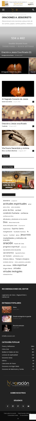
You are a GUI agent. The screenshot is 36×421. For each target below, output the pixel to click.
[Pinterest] (18, 406)
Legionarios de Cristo (9, 295)
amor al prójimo (15, 207)
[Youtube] (28, 406)
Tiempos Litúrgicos (22, 259)
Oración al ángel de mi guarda (22, 316)
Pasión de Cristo (19, 243)
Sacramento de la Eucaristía (12, 250)
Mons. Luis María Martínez (9, 150)
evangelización (7, 232)
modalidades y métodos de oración (14, 239)
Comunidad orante (13, 415)
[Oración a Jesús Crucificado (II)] (18, 42)
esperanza (6, 229)
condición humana (11, 213)
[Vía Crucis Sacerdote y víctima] (18, 138)
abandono (6, 201)
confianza (24, 213)
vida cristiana (7, 265)
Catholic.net (5, 297)
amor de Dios (8, 210)
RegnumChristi (21, 295)
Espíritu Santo (18, 229)
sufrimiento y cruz (18, 256)
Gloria (15, 307)
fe (28, 232)
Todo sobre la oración (10, 413)
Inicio (3, 15)
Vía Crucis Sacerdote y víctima (15, 148)
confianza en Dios (8, 216)
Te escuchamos (24, 415)
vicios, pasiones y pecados (23, 262)
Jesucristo (26, 235)
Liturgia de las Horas (8, 55)
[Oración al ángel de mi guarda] (7, 319)
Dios (5, 222)
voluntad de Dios (7, 274)
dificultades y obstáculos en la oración (15, 219)
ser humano (7, 256)
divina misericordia (14, 222)
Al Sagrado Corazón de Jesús (15, 99)
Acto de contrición (18, 325)
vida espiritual (19, 265)
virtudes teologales (12, 271)
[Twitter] (23, 406)
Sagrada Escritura (20, 253)
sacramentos (8, 253)
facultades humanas (20, 232)
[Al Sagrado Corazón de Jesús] (14, 68)
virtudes (17, 268)
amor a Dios (6, 207)
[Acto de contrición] (7, 328)
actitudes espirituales (15, 204)
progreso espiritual (11, 247)
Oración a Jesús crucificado (14, 123)
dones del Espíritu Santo (10, 225)
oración (8, 243)
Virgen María (7, 268)
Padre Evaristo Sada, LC (24, 413)
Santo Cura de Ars (7, 101)
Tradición (4, 126)
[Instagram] (13, 406)
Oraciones (9, 15)
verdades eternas (8, 262)
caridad (18, 210)
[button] (3, 9)
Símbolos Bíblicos (8, 259)
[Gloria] (7, 309)
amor (29, 204)
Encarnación (22, 225)
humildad (11, 235)
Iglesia (17, 235)
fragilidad (5, 235)
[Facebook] (8, 406)
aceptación (14, 200)
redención (23, 247)
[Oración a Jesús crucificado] (18, 113)
